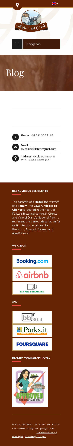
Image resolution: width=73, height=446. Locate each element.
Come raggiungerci (35, 436)
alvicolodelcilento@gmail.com (38, 149)
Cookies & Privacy (46, 432)
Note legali (17, 436)
